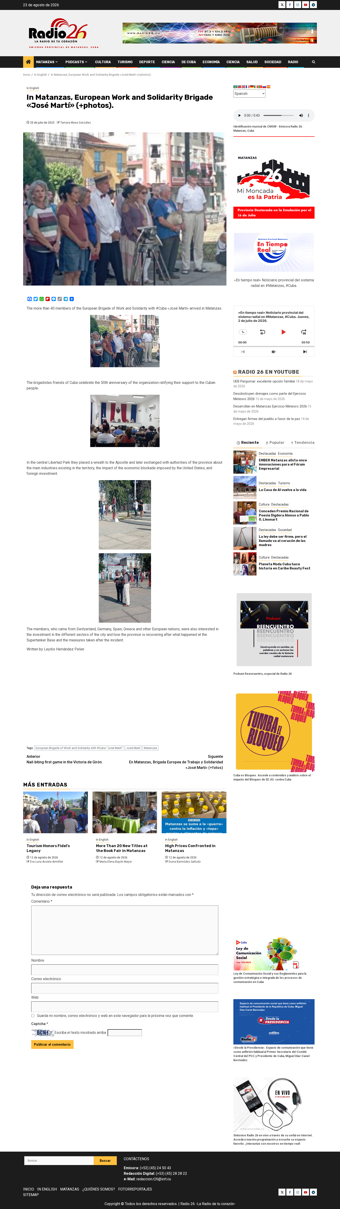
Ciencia (168, 62)
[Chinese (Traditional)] (240, 86)
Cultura (103, 62)
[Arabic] (235, 86)
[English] (244, 86)
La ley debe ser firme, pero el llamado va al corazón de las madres (282, 541)
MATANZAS (69, 1189)
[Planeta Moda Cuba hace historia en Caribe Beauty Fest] (245, 563)
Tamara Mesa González (75, 122)
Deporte (147, 62)
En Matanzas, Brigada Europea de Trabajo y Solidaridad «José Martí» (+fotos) (176, 762)
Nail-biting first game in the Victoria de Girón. (65, 759)
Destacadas (267, 453)
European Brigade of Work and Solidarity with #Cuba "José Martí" (79, 748)
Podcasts (74, 62)
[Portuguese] (260, 86)
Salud (252, 62)
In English (33, 88)
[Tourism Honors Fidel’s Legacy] (55, 812)
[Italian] (256, 86)
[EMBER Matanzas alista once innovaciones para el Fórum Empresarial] (245, 462)
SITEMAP (31, 1195)
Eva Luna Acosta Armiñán (46, 861)
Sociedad (272, 62)
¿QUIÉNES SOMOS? (98, 1189)
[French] (248, 86)
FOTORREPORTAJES (135, 1189)
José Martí (133, 748)
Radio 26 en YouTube (269, 372)
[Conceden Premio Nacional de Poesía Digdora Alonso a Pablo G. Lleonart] (245, 513)
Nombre (37, 960)
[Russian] (265, 86)
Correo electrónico (46, 979)
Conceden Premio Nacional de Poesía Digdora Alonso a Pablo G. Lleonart (284, 515)
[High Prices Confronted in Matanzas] (194, 812)
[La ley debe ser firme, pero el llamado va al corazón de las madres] (245, 538)
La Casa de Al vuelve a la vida (282, 490)
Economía (211, 62)
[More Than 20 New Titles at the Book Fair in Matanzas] (125, 812)
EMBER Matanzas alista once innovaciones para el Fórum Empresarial (283, 464)
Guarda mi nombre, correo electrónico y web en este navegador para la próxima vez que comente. (115, 1015)
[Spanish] (269, 86)
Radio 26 (187, 1204)
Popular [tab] (276, 442)
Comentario (41, 901)
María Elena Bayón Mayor (115, 861)
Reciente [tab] (250, 442)
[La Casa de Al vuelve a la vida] (245, 487)
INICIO (28, 1189)
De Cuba (189, 62)
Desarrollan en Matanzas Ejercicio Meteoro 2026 (270, 406)
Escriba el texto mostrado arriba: (80, 1032)
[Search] (313, 62)
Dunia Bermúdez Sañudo (185, 861)
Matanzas (45, 62)
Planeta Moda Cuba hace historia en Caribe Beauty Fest (284, 566)
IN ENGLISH (47, 1189)
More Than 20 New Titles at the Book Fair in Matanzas (122, 848)
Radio (293, 62)
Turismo (125, 62)
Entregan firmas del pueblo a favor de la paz (266, 419)
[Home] (28, 62)
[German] (252, 86)
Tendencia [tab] (304, 442)
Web (35, 997)
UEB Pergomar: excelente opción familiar (264, 381)
